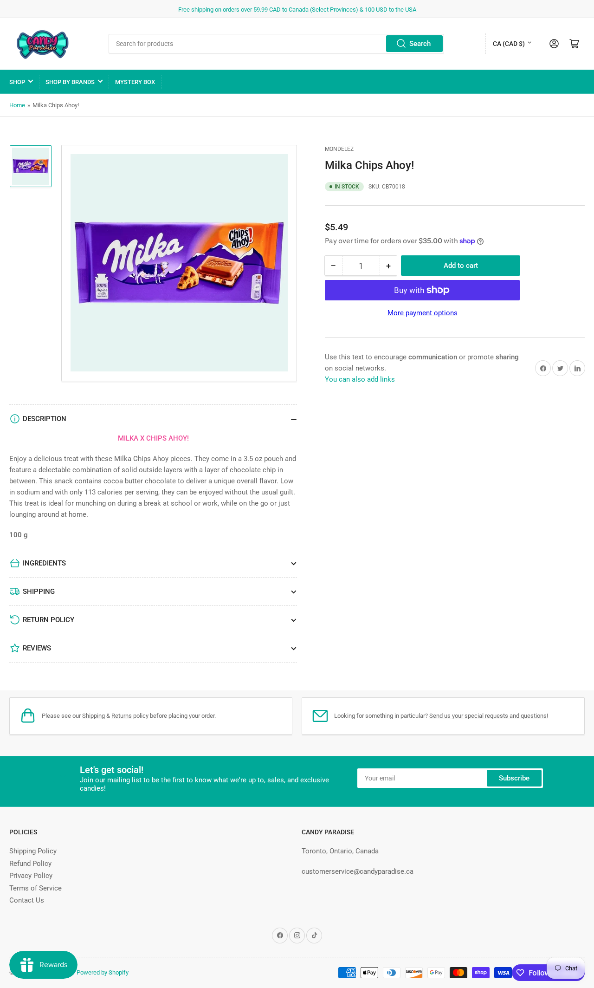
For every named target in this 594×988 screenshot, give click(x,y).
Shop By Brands (70, 81)
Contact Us (26, 900)
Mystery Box (135, 81)
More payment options (422, 313)
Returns (121, 715)
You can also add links (360, 379)
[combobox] (276, 43)
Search (420, 43)
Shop (17, 81)
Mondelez (339, 149)
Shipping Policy (33, 851)
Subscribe (514, 778)
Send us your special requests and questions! (488, 715)
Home (17, 105)
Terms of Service (35, 888)
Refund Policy (30, 863)
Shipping (93, 715)
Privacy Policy (30, 875)
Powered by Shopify (103, 972)
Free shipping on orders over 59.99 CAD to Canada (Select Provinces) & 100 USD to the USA (297, 9)
